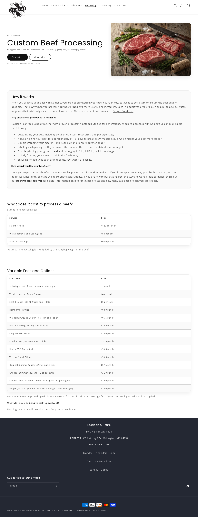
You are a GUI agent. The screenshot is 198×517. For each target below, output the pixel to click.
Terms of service (83, 510)
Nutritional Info (100, 510)
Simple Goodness (123, 111)
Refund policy (53, 510)
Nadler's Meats (20, 510)
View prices (40, 57)
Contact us (17, 57)
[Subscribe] (56, 485)
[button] (59, 5)
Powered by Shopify (35, 510)
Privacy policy (68, 510)
